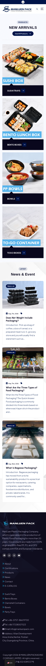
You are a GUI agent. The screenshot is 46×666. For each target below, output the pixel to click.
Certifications (11, 568)
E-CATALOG (11, 586)
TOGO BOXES (14, 252)
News (7, 577)
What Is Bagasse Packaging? (21, 467)
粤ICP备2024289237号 (23, 661)
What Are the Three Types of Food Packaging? (21, 389)
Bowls (8, 607)
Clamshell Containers (15, 603)
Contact (9, 581)
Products (9, 572)
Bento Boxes (11, 598)
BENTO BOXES (14, 144)
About (8, 563)
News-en (10, 286)
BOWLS (11, 198)
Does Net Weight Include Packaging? (19, 319)
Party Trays (10, 611)
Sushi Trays (10, 594)
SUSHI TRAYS (13, 90)
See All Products (21, 34)
